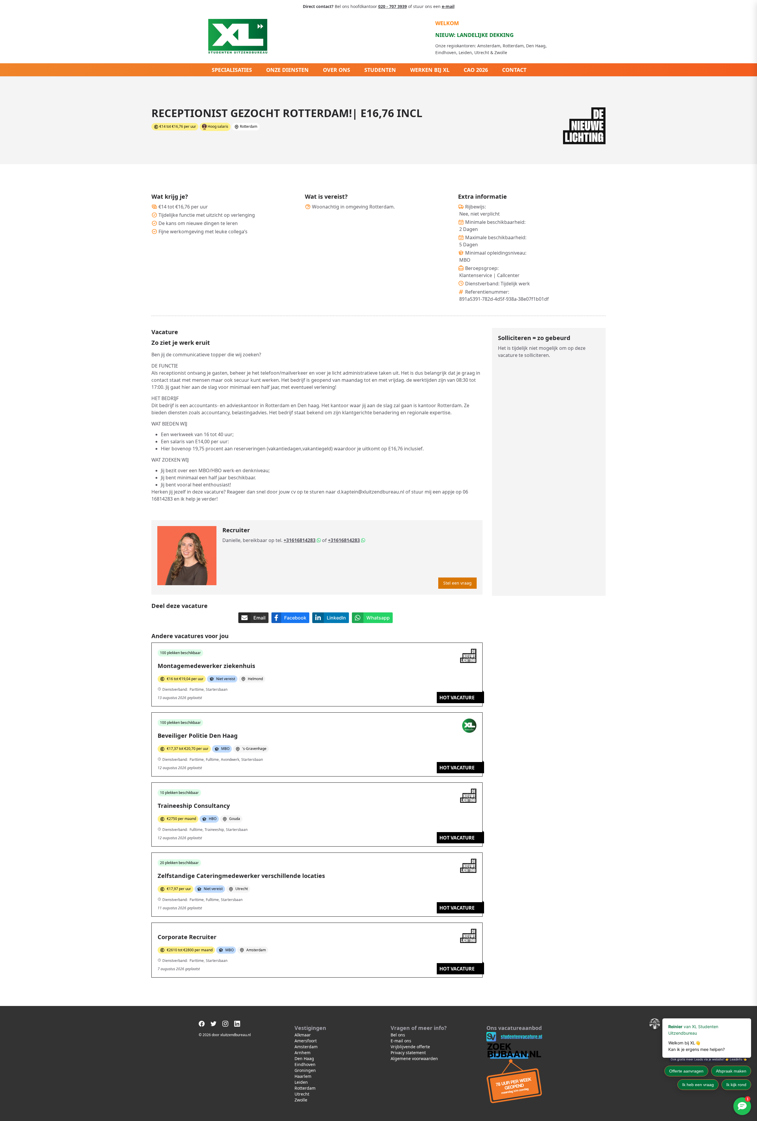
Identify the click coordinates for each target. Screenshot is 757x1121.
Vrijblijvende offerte (410, 1046)
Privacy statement (408, 1052)
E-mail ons (401, 1041)
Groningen (305, 1070)
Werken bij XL (429, 69)
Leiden (301, 1082)
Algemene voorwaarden (414, 1058)
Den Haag (304, 1058)
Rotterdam (305, 1088)
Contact (514, 69)
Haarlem (303, 1076)
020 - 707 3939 (392, 6)
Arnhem (302, 1052)
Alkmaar (303, 1035)
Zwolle (301, 1100)
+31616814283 (300, 540)
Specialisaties (232, 69)
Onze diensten (287, 69)
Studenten (380, 69)
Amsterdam (306, 1046)
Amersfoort (306, 1041)
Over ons (336, 69)
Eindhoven (305, 1064)
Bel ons (398, 1035)
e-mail (448, 6)
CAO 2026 (476, 69)
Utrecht (302, 1094)
